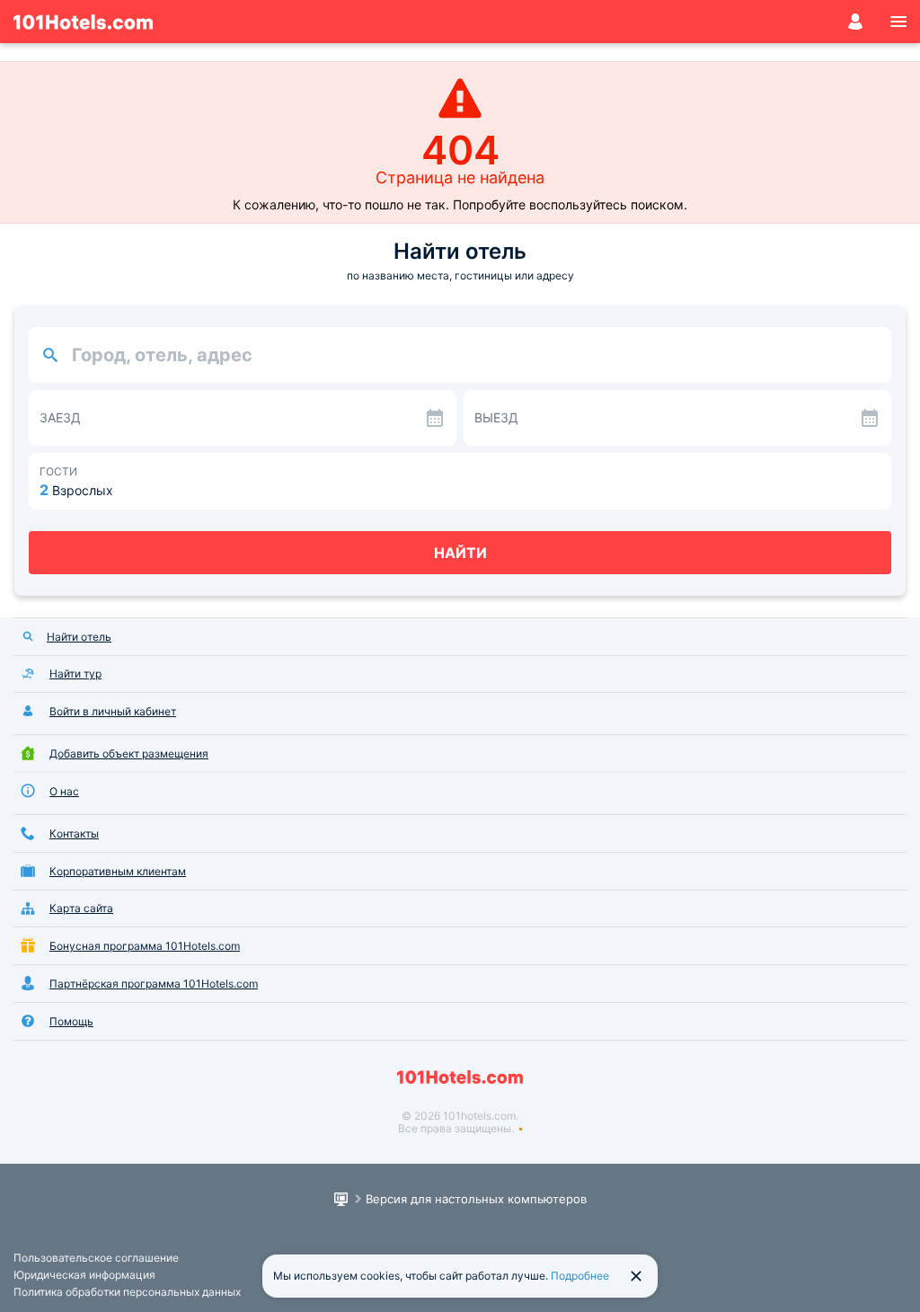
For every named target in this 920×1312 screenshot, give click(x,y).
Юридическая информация (84, 1274)
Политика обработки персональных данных (127, 1292)
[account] (855, 21)
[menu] (898, 21)
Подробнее (580, 1275)
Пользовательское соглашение (96, 1257)
